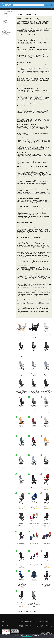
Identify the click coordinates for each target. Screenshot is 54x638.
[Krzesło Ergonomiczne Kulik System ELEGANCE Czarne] (21, 556)
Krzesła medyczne (4, 14)
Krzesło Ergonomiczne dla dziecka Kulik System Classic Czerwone (46, 488)
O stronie (3, 618)
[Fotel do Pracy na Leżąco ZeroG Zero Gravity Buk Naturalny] (21, 327)
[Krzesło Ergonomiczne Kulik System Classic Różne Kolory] (46, 536)
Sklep (2, 11)
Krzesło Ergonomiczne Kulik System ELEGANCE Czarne (21, 565)
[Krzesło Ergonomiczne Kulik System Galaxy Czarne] (46, 556)
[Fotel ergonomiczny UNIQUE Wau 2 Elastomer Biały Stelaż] (46, 402)
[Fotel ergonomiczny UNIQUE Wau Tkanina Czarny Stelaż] (34, 479)
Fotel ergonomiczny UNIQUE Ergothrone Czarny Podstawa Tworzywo (46, 354)
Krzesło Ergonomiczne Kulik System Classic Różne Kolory (46, 545)
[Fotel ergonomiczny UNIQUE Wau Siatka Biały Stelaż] (34, 460)
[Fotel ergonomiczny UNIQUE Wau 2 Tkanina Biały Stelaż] (21, 441)
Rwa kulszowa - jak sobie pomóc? (42, 618)
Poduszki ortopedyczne (5, 29)
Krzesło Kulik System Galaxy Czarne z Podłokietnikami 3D (21, 605)
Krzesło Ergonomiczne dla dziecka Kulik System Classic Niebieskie (34, 507)
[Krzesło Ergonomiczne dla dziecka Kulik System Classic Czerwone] (46, 479)
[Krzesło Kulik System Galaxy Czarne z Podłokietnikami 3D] (21, 595)
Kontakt (3, 621)
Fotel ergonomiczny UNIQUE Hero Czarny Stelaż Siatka (21, 392)
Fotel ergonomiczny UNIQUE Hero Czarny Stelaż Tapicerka (46, 392)
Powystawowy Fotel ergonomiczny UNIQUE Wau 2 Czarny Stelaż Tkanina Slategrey (34, 604)
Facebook (3, 622)
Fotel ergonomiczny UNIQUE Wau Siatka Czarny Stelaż (46, 468)
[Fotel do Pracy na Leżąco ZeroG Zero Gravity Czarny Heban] (34, 327)
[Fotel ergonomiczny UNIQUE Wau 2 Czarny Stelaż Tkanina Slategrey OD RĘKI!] (34, 402)
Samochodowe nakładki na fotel (6, 32)
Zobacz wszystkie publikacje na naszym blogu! (44, 626)
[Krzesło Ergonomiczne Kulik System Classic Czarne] (46, 516)
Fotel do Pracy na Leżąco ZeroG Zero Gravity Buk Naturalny (21, 335)
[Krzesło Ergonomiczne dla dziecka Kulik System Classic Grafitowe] (21, 498)
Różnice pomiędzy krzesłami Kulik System (26, 620)
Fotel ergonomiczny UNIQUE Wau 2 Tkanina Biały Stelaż (21, 449)
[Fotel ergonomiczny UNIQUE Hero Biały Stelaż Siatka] (21, 365)
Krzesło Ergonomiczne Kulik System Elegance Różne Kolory (34, 565)
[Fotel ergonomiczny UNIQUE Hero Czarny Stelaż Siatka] (21, 383)
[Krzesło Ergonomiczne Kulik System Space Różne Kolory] (34, 576)
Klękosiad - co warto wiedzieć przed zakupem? (26, 621)
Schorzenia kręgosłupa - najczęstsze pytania (44, 621)
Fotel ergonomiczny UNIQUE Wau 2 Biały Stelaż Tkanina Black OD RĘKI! (21, 410)
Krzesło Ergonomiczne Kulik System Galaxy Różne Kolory (21, 585)
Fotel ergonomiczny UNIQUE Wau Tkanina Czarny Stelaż (34, 488)
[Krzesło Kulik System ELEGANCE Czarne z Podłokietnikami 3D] (46, 576)
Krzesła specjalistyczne (5, 18)
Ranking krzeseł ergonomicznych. (24, 622)
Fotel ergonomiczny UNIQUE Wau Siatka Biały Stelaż (34, 468)
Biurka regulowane (4, 22)
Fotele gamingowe (4, 20)
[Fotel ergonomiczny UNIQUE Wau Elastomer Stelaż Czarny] (21, 460)
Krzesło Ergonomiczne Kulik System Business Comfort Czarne (46, 507)
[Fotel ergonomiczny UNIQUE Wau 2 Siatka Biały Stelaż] (34, 422)
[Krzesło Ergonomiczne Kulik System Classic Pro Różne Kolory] (34, 536)
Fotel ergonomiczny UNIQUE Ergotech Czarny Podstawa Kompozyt (21, 354)
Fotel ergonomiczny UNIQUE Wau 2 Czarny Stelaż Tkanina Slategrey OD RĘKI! (34, 410)
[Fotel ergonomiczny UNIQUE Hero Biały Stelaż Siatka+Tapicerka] (34, 365)
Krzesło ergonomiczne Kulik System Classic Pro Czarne (21, 545)
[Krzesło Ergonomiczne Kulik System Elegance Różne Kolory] (34, 556)
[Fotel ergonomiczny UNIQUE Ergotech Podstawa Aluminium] (34, 346)
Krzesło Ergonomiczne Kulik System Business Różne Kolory (34, 526)
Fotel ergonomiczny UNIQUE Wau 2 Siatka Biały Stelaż (34, 430)
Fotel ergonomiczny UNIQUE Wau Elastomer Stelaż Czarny (21, 468)
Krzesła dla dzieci (46, 486)
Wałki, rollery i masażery (5, 34)
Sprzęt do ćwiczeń (4, 31)
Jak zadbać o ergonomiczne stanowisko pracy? (44, 622)
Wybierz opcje (21, 339)
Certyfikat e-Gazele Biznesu (6, 620)
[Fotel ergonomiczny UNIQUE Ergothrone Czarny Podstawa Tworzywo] (46, 346)
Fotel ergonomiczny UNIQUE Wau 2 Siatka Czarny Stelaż (46, 430)
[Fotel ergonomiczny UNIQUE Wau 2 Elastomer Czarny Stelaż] (21, 422)
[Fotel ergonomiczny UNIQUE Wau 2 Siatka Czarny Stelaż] (46, 422)
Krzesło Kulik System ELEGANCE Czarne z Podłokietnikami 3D (46, 585)
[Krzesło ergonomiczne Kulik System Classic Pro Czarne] (21, 536)
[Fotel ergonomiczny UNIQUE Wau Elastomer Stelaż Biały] (46, 441)
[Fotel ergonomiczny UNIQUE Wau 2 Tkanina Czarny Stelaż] (34, 441)
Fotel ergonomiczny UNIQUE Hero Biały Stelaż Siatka (21, 374)
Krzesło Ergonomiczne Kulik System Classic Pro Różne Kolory (34, 545)
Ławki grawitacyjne (4, 25)
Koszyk (51, 5)
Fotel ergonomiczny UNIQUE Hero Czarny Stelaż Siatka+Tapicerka (34, 392)
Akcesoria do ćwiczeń (5, 35)
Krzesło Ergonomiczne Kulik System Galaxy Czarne (46, 565)
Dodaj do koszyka (46, 339)
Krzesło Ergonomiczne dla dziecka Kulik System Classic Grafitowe (21, 507)
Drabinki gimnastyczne (5, 24)
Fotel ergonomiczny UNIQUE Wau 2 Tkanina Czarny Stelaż (34, 449)
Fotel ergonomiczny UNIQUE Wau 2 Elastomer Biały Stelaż (46, 410)
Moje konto (46, 5)
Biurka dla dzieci (4, 21)
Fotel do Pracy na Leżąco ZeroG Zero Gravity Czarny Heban (34, 335)
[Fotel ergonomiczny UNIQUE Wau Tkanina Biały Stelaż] (21, 479)
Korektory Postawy (4, 30)
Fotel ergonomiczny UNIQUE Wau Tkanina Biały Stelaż (21, 488)
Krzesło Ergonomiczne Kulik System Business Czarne (21, 526)
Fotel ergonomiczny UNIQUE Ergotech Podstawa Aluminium (34, 354)
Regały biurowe (4, 23)
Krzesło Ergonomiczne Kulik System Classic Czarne (46, 526)
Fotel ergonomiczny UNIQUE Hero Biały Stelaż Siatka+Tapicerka (34, 374)
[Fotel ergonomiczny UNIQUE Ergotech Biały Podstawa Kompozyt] (46, 327)
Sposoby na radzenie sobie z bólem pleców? (44, 620)
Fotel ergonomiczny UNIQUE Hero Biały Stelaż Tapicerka (46, 374)
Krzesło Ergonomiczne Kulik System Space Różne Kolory (34, 584)
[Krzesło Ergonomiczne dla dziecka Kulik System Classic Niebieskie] (34, 498)
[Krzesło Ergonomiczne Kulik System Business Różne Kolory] (34, 516)
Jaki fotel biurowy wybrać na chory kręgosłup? (26, 618)
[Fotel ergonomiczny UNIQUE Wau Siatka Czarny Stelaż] (46, 460)
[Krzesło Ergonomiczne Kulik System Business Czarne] (21, 516)
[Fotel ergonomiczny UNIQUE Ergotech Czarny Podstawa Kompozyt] (21, 346)
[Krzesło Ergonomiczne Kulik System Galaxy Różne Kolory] (21, 576)
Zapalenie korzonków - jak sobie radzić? (43, 625)
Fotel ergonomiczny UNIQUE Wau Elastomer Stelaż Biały (46, 449)
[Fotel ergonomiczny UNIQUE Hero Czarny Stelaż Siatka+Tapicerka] (34, 383)
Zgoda (24, 636)
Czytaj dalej (21, 415)
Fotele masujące (4, 33)
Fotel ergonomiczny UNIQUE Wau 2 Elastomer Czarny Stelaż (21, 430)
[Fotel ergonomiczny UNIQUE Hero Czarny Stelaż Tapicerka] (46, 383)
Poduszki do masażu (5, 36)
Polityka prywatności (5, 625)
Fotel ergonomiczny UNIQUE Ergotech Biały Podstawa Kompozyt (46, 335)
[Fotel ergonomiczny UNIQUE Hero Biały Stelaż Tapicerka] (46, 365)
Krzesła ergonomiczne (21, 372)
